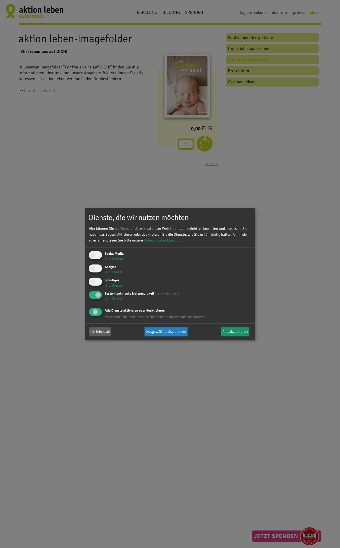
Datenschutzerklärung (161, 240)
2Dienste (114, 259)
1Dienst (113, 272)
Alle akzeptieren (235, 331)
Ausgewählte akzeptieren (166, 331)
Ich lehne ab (100, 331)
